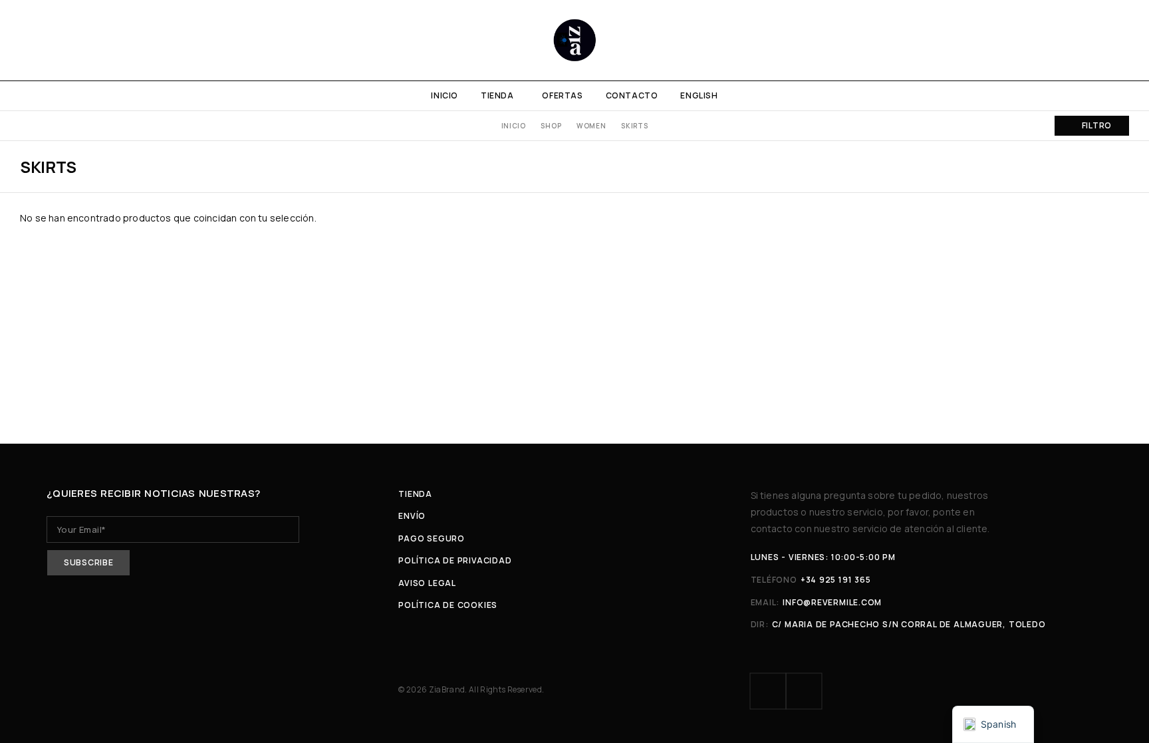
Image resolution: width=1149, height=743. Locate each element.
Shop (551, 125)
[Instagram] (804, 691)
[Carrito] (1124, 40)
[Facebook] (768, 691)
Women (591, 125)
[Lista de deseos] (1101, 40)
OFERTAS (562, 95)
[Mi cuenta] (1055, 40)
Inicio (513, 125)
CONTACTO (632, 95)
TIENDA (497, 95)
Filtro (1097, 125)
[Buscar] (1078, 40)
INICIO (444, 95)
